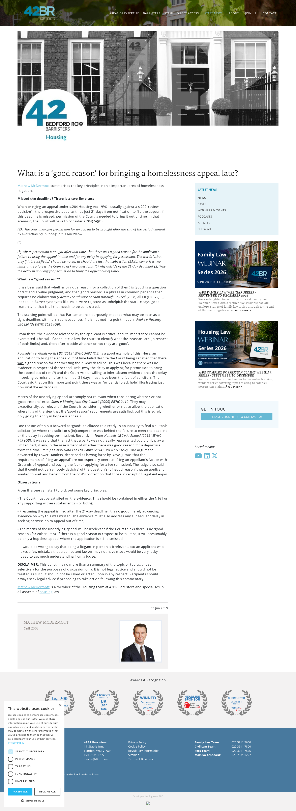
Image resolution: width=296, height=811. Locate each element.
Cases (202, 204)
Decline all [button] (47, 791)
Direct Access (188, 13)
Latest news (213, 13)
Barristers (151, 13)
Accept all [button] (20, 791)
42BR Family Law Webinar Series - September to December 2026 (227, 294)
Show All (205, 229)
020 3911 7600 (241, 742)
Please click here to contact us (237, 417)
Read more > (242, 309)
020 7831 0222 (94, 755)
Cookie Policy (137, 746)
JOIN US (250, 13)
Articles (204, 223)
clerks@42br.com (96, 759)
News (202, 198)
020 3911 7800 (241, 746)
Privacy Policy (137, 742)
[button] (34, 800)
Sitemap (133, 755)
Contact (270, 13)
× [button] (59, 705)
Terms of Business (140, 759)
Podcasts (205, 216)
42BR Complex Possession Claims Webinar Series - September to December (235, 374)
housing (46, 592)
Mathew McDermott (34, 186)
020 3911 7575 (241, 751)
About (234, 13)
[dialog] (34, 754)
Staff (168, 13)
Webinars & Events (212, 210)
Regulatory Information (143, 751)
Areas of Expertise (124, 13)
